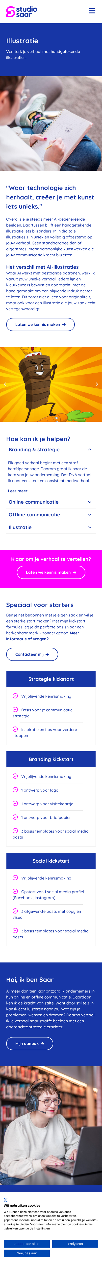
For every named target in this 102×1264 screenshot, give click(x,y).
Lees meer (17, 491)
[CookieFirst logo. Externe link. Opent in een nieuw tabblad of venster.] (5, 1200)
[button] (4, 384)
